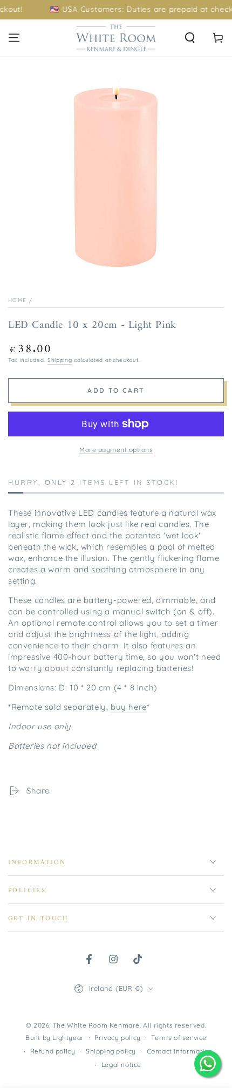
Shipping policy (111, 1051)
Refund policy (53, 1051)
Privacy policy (117, 1038)
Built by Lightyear (54, 1038)
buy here (129, 707)
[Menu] (14, 38)
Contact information (180, 1051)
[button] (190, 38)
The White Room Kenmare (96, 1025)
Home (17, 300)
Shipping (59, 360)
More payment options (116, 450)
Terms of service (179, 1038)
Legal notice (121, 1064)
